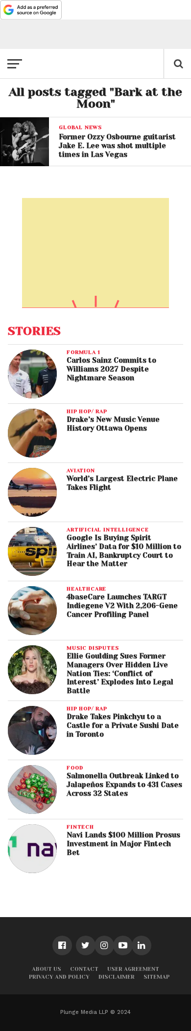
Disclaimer (116, 977)
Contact (84, 969)
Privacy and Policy (59, 977)
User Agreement (133, 969)
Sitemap (156, 977)
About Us (46, 969)
